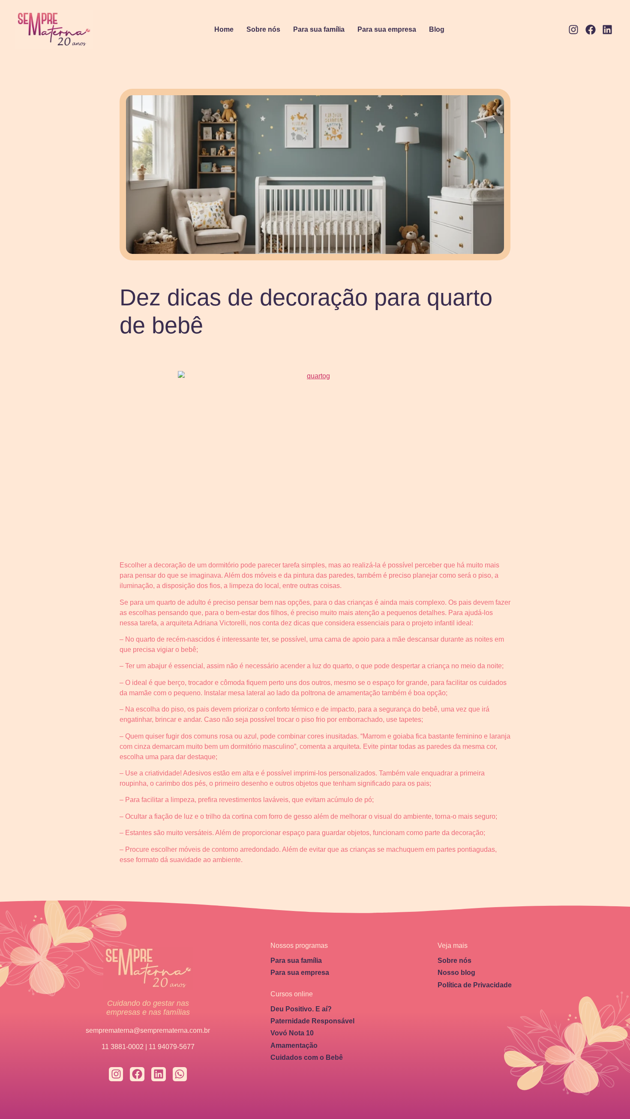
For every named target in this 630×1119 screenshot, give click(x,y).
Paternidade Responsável (312, 1021)
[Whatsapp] (180, 1074)
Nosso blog (456, 972)
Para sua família (319, 29)
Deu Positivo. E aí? (301, 1009)
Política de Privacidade (475, 985)
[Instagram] (573, 30)
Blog (436, 29)
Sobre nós (263, 29)
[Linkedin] (607, 30)
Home (224, 29)
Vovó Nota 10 (292, 1033)
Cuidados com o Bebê (306, 1057)
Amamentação (294, 1045)
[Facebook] (590, 30)
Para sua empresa (386, 29)
